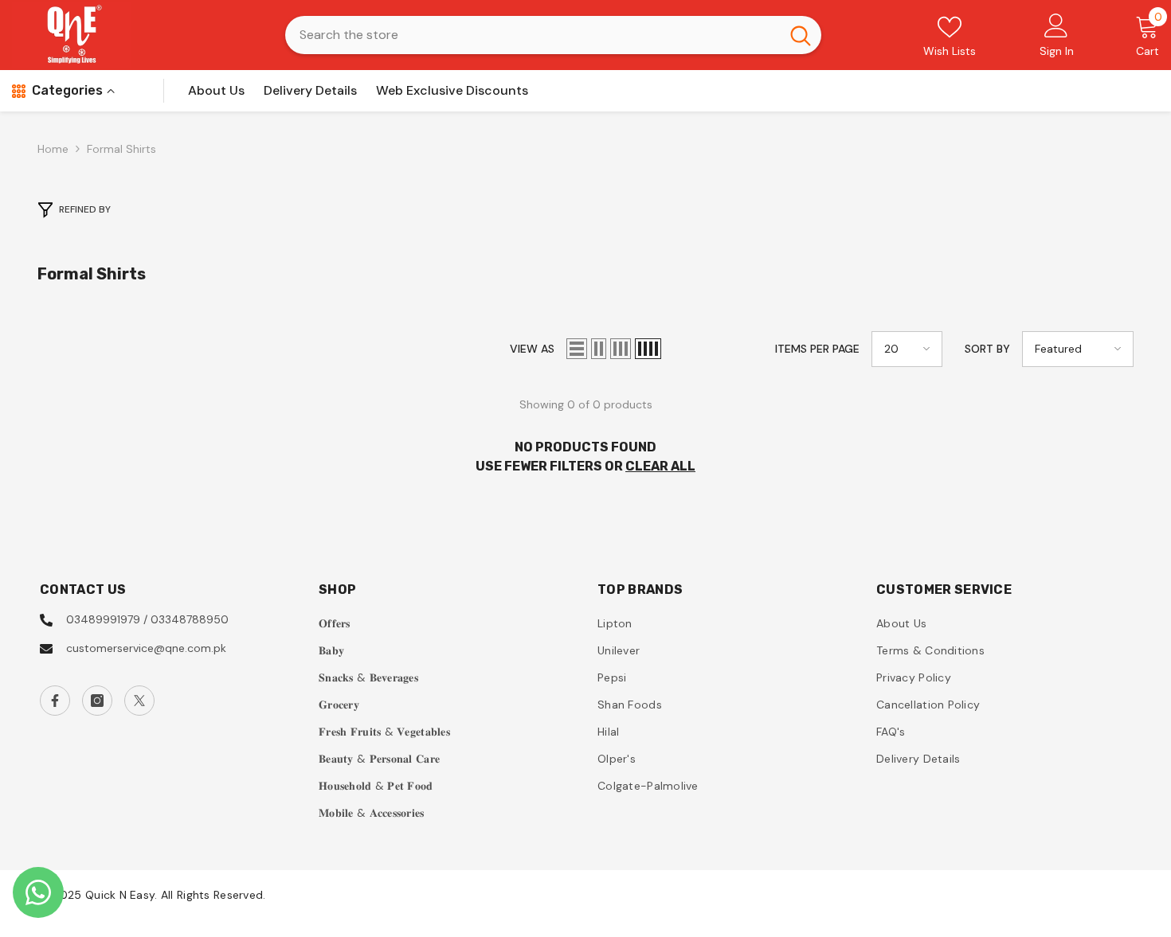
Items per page (817, 349)
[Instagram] (97, 700)
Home (53, 149)
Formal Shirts (121, 149)
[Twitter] (139, 700)
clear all (660, 466)
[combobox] (532, 35)
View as (532, 349)
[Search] (553, 35)
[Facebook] (55, 700)
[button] (576, 348)
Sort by (987, 349)
